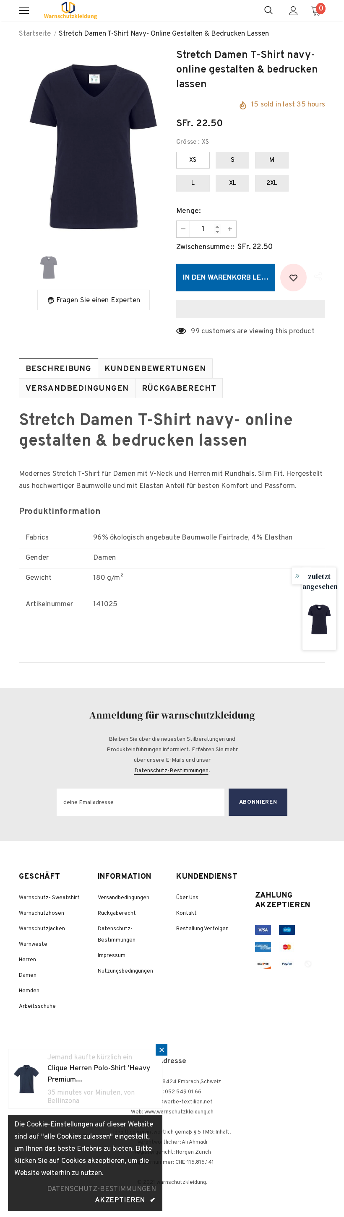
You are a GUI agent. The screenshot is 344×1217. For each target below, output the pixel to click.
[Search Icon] (268, 10)
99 (195, 331)
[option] (93, 146)
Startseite (35, 34)
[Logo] (70, 10)
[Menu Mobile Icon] (24, 10)
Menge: (188, 211)
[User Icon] (293, 10)
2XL (272, 183)
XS (192, 160)
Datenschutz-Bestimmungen (171, 770)
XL (232, 183)
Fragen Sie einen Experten (98, 300)
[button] (250, 309)
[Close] (161, 1050)
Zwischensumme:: (205, 247)
